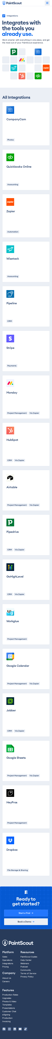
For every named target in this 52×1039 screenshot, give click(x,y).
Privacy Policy (26, 976)
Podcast (24, 967)
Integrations (7, 963)
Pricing (5, 967)
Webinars (24, 963)
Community (25, 970)
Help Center (26, 960)
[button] (47, 3)
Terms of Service (28, 973)
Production (7, 1018)
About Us (6, 978)
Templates (7, 1004)
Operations (7, 960)
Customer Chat (9, 1011)
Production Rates (10, 994)
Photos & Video (9, 1001)
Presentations (8, 1008)
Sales (4, 956)
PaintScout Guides (28, 956)
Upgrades (6, 998)
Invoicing (6, 1021)
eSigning (6, 1014)
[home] (12, 3)
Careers (6, 981)
